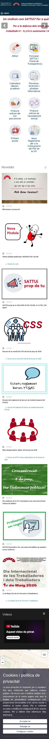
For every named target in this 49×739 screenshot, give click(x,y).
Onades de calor (13, 264)
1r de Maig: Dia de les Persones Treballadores (20, 593)
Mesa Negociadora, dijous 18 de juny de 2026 (19, 450)
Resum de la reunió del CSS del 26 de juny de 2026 (22, 351)
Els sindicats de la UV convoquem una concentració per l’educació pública (24, 502)
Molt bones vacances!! (11, 209)
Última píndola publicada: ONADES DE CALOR (20, 257)
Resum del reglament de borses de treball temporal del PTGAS (23, 401)
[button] (3, 658)
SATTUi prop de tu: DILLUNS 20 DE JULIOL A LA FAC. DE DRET (24, 306)
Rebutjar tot (25, 726)
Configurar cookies (25, 731)
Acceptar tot (25, 721)
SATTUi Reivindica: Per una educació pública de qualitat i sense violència (24, 548)
